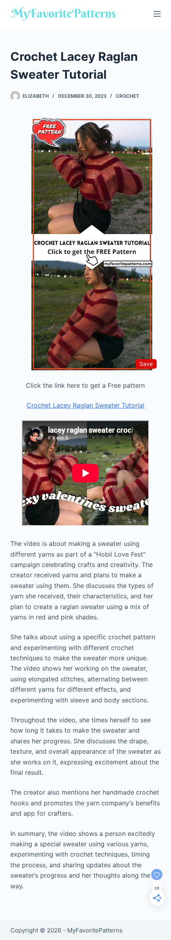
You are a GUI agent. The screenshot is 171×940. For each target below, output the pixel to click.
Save (146, 363)
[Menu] (157, 13)
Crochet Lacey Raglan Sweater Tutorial (85, 405)
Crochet (127, 96)
